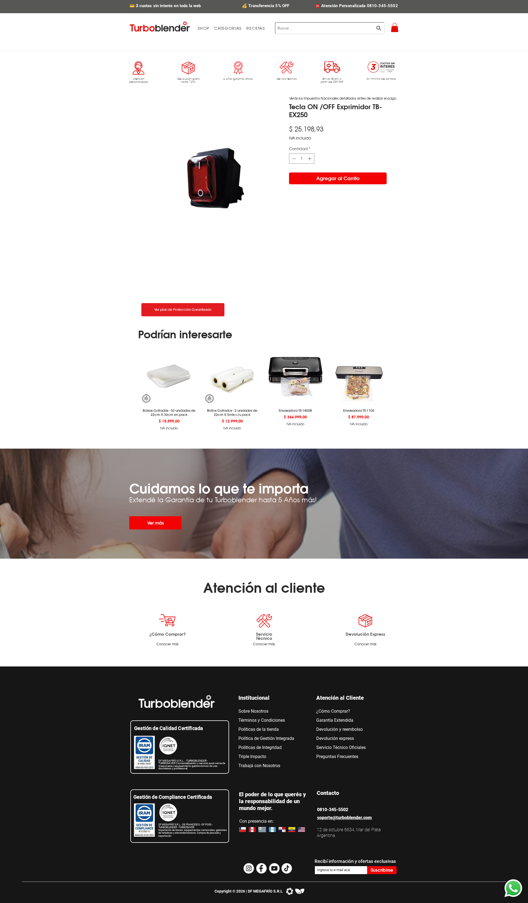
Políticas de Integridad (260, 747)
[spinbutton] (302, 158)
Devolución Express (365, 634)
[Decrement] (293, 158)
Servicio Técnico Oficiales (341, 747)
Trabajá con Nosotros (259, 765)
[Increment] (310, 158)
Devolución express (335, 738)
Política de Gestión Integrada (266, 738)
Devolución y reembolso (339, 729)
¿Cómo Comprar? (167, 634)
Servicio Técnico (264, 636)
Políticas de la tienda (258, 729)
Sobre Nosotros (253, 711)
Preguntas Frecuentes (337, 756)
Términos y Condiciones (261, 720)
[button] (228, 28)
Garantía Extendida (334, 720)
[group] (264, 388)
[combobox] (329, 28)
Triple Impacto (252, 756)
